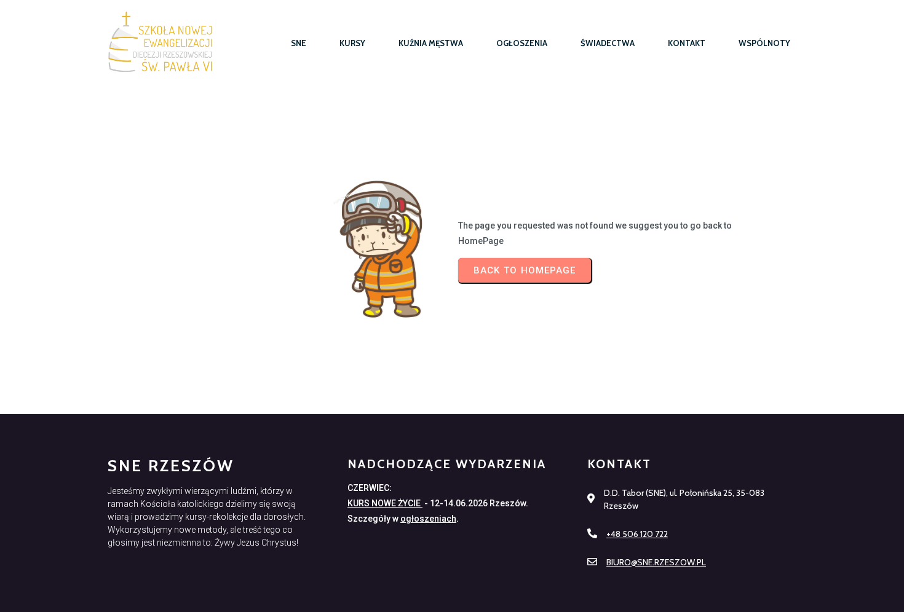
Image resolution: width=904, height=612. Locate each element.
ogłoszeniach (428, 519)
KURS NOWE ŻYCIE (384, 503)
